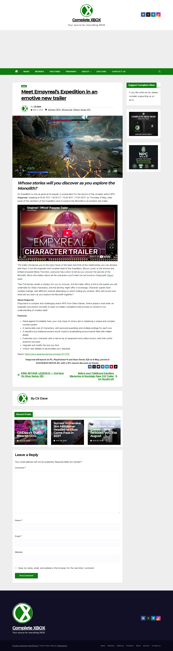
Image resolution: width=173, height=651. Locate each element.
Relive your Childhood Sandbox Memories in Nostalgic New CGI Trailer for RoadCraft (92, 376)
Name (18, 520)
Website (18, 552)
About (86, 71)
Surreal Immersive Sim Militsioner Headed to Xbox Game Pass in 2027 (67, 429)
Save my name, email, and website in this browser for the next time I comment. (56, 568)
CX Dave (37, 106)
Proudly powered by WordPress (25, 646)
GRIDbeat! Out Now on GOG (28, 434)
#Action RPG (54, 109)
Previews (71, 71)
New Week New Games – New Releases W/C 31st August (103, 431)
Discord (101, 71)
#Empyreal (67, 109)
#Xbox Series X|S (81, 109)
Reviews (39, 71)
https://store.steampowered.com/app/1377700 (47, 354)
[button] (160, 71)
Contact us (119, 71)
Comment (20, 467)
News (26, 71)
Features (55, 71)
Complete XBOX (86, 20)
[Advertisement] (86, 49)
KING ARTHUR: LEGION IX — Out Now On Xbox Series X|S (42, 375)
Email (18, 536)
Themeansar (62, 646)
